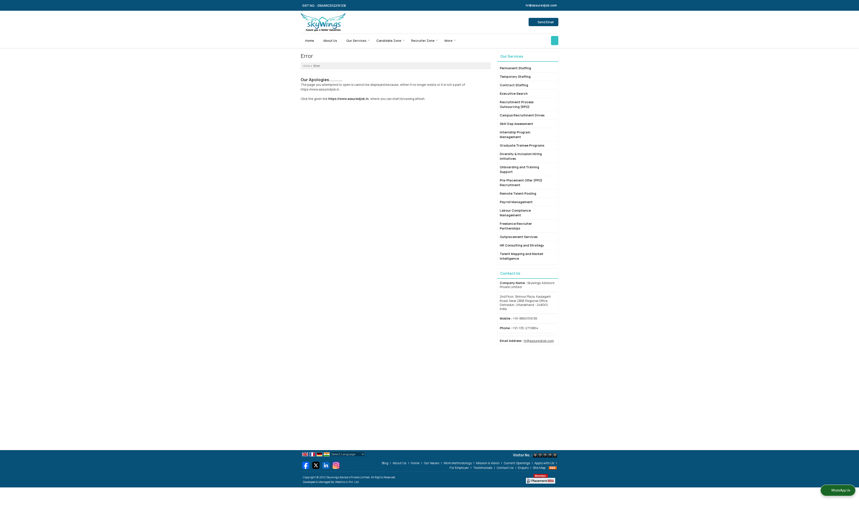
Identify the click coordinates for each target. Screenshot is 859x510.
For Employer (459, 468)
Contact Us (505, 468)
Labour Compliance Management (515, 212)
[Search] (554, 40)
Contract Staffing (514, 85)
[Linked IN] (326, 465)
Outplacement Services (519, 237)
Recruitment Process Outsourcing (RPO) (517, 104)
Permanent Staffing (515, 68)
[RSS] (553, 468)
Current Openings (517, 463)
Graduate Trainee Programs (522, 145)
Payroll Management (516, 202)
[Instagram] (336, 465)
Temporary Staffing (515, 76)
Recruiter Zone (423, 40)
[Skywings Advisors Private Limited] (323, 22)
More (448, 40)
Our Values (431, 463)
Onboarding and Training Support (519, 169)
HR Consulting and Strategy (522, 245)
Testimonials (482, 468)
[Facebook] (305, 465)
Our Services (356, 40)
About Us (330, 40)
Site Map (539, 468)
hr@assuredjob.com (541, 5)
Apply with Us (544, 463)
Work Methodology (458, 463)
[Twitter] (315, 465)
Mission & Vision (488, 463)
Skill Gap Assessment (516, 124)
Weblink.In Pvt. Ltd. (347, 482)
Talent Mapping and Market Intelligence (521, 256)
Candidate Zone (388, 40)
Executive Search (514, 93)
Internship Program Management (515, 134)
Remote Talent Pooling (518, 193)
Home (309, 40)
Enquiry (523, 468)
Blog (385, 463)
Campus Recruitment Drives (522, 115)
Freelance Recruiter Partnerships (516, 225)
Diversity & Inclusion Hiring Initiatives (521, 156)
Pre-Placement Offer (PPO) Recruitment (521, 182)
